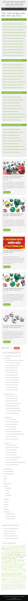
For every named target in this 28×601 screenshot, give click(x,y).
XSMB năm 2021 (12, 587)
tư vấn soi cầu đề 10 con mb (12, 375)
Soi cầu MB (18, 578)
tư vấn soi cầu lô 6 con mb (11, 398)
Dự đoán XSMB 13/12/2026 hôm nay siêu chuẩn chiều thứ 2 (13, 326)
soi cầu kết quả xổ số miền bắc (13, 575)
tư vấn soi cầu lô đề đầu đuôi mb (13, 408)
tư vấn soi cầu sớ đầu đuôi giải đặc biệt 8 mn (15, 462)
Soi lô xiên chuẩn (5, 582)
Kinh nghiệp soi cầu (8, 469)
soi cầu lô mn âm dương (10, 578)
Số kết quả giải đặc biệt (22, 582)
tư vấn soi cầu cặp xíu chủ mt (12, 421)
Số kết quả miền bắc (10, 513)
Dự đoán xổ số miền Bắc (12, 558)
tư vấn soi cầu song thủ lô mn (12, 464)
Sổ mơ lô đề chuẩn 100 (9, 471)
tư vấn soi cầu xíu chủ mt (11, 436)
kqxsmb (19, 568)
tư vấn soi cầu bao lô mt (11, 419)
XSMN (5, 478)
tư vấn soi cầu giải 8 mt (11, 426)
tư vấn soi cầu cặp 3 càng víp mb (13, 362)
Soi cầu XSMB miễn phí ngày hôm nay (15, 579)
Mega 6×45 (8, 488)
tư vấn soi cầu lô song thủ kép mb (13, 410)
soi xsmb (11, 582)
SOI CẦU (6, 502)
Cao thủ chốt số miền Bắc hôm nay (7, 545)
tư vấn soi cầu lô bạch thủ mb (12, 405)
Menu (3, 9)
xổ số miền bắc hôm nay (13, 588)
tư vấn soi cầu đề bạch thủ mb (12, 377)
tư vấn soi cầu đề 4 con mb (12, 367)
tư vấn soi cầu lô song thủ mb (12, 413)
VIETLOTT (6, 486)
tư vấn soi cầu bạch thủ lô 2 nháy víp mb (14, 360)
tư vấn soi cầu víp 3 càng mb (12, 382)
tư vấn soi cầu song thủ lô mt (12, 438)
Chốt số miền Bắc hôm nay (13, 548)
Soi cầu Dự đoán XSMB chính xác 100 (11, 574)
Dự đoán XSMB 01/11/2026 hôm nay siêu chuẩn (13, 251)
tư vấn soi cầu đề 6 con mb (12, 370)
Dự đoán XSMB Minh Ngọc (14, 556)
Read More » (7, 192)
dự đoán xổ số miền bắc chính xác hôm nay (12, 561)
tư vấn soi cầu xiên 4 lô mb (11, 389)
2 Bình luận (10, 179)
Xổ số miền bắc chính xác (9, 394)
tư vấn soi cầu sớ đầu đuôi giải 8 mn (13, 457)
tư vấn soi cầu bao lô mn (11, 445)
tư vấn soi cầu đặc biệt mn (11, 450)
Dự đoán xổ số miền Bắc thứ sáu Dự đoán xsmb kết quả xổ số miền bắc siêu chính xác (13, 565)
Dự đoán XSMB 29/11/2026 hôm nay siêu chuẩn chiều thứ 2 (13, 289)
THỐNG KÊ (6, 499)
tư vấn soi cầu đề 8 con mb (12, 372)
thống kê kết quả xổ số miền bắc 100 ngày (9, 584)
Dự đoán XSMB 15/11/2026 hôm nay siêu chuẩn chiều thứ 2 (13, 177)
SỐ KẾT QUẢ (7, 511)
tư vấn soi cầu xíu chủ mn (11, 459)
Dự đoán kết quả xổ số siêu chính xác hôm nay (13, 553)
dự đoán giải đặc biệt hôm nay (6, 550)
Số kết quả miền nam (10, 518)
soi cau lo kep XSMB (22, 570)
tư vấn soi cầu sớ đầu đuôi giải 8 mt (13, 431)
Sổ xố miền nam (7, 443)
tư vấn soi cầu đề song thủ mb (12, 380)
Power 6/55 (8, 495)
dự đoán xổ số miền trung (11, 568)
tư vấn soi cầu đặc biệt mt (11, 424)
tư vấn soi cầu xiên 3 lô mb (11, 387)
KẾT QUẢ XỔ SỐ (7, 483)
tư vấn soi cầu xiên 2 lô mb (11, 384)
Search (16, 347)
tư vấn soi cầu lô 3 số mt (11, 429)
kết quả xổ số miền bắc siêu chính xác (13, 569)
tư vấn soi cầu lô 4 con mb (11, 395)
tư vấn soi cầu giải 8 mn (11, 452)
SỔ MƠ (5, 507)
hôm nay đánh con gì (11, 568)
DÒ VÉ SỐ (6, 504)
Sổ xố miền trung (7, 417)
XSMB (5, 476)
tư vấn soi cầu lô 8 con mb (11, 400)
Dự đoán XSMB (12, 555)
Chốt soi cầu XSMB (17, 545)
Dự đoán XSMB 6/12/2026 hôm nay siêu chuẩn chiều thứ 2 (13, 214)
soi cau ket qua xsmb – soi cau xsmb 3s (14, 3)
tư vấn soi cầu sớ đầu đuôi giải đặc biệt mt (15, 434)
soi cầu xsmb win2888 (6, 581)
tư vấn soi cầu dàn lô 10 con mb (13, 365)
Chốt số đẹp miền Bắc (20, 549)
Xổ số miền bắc (7, 358)
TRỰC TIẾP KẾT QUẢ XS (9, 473)
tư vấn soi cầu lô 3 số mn (11, 454)
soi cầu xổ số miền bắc (19, 581)
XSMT (5, 481)
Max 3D (7, 490)
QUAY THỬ (6, 509)
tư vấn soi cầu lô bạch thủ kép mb (13, 403)
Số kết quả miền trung (11, 516)
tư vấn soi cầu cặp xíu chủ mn (12, 447)
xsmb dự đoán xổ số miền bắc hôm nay (13, 586)
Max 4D (7, 492)
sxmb (16, 582)
